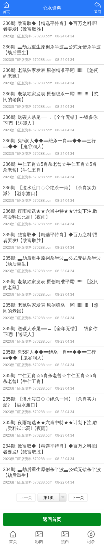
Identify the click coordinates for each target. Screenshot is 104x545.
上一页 (26, 497)
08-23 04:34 (64, 248)
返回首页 (52, 519)
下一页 (78, 497)
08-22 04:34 (64, 459)
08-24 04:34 (64, 36)
